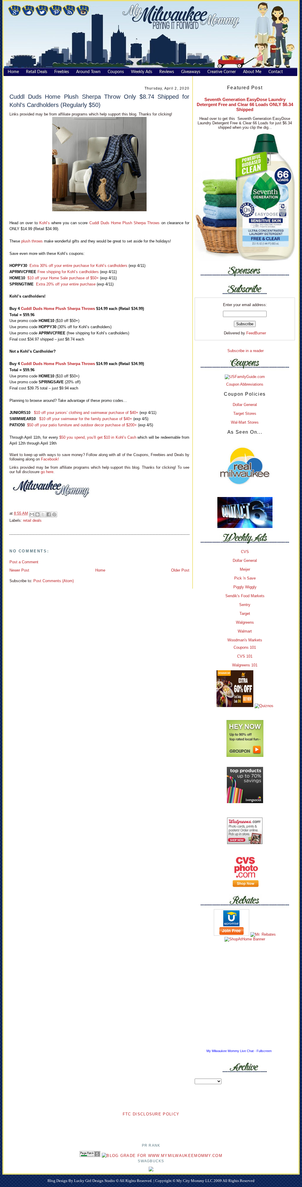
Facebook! (49, 459)
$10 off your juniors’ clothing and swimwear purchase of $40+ (86, 412)
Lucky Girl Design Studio (95, 1180)
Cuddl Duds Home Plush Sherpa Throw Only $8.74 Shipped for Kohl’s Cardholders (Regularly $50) (99, 100)
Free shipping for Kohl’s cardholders (68, 272)
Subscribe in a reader (245, 351)
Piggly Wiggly (245, 587)
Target (244, 613)
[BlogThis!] (37, 514)
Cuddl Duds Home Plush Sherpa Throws (124, 223)
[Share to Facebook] (49, 514)
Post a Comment (23, 562)
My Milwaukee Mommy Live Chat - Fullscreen (239, 1051)
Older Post (180, 570)
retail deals (32, 520)
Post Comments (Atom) (53, 581)
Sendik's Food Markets (245, 596)
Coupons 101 (245, 647)
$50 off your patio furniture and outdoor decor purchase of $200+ (82, 425)
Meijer (245, 569)
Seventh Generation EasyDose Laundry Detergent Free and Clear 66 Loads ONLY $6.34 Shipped (245, 104)
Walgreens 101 (244, 665)
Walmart (245, 631)
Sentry (244, 604)
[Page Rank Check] (90, 1155)
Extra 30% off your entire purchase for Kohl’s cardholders (78, 265)
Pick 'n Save (245, 578)
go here (47, 472)
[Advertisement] (151, 1126)
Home (100, 570)
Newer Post (19, 570)
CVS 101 (244, 656)
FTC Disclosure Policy (151, 1114)
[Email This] (32, 514)
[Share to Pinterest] (54, 514)
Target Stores (244, 413)
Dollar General (245, 404)
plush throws (32, 241)
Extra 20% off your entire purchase (66, 284)
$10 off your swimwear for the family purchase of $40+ (85, 419)
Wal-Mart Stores (245, 422)
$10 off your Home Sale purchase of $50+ (63, 278)
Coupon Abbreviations (244, 384)
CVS (245, 551)
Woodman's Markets (244, 640)
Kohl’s (44, 223)
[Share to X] (43, 514)
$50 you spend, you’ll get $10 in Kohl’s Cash (97, 437)
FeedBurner (256, 333)
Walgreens (245, 622)
